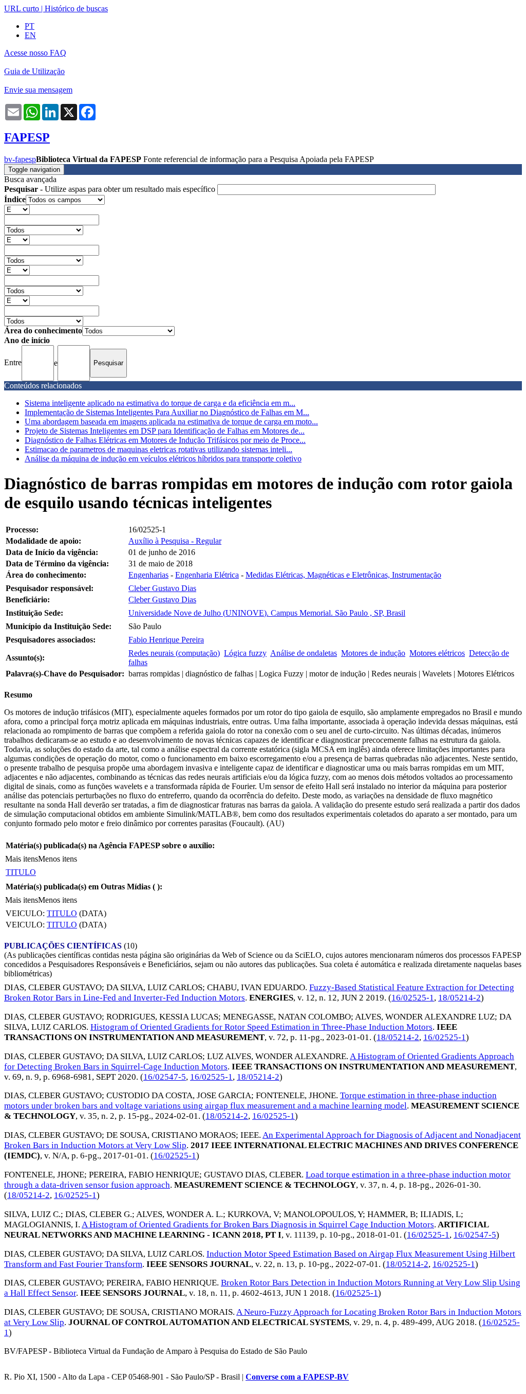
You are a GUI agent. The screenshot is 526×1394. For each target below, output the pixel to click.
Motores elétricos (437, 653)
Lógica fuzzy (245, 653)
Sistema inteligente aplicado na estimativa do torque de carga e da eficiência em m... (160, 403)
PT (29, 26)
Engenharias (148, 574)
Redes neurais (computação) (174, 653)
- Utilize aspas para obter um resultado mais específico (110, 189)
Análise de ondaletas (303, 653)
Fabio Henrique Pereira (166, 639)
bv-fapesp (20, 159)
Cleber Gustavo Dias (162, 588)
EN (30, 35)
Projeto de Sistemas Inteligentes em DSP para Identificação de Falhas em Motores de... (165, 430)
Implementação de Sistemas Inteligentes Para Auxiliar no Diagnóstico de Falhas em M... (167, 412)
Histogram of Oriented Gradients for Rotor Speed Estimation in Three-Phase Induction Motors (261, 1027)
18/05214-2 (459, 998)
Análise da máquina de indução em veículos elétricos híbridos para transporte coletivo (163, 458)
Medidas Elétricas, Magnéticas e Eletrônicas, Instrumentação (343, 574)
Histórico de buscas (76, 8)
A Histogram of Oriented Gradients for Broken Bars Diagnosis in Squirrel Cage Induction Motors (258, 1224)
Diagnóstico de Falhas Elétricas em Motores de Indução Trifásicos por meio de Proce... (165, 440)
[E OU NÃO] (17, 209)
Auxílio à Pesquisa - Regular (174, 541)
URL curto (21, 8)
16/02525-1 (412, 998)
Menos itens (57, 858)
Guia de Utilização (34, 71)
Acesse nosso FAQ (35, 52)
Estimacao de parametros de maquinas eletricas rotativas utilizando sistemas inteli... (158, 449)
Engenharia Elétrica (207, 574)
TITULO (21, 872)
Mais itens (21, 858)
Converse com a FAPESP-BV (297, 1376)
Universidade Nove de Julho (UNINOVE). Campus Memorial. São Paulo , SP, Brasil (266, 613)
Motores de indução (373, 653)
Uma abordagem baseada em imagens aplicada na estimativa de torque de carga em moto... (171, 421)
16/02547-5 (164, 1077)
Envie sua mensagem (38, 89)
